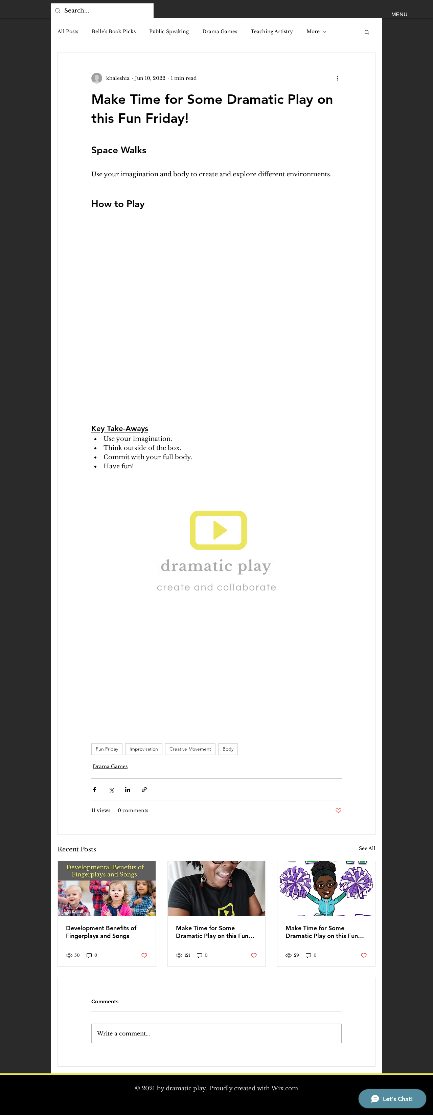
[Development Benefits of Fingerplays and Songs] (107, 888)
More (313, 31)
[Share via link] (144, 789)
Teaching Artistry (272, 31)
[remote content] (216, 313)
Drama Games (219, 31)
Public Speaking (169, 31)
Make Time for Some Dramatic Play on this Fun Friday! (212, 932)
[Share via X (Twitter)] (111, 789)
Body (228, 749)
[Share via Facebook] (94, 789)
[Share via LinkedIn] (127, 789)
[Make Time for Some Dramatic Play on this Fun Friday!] (217, 888)
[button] (399, 15)
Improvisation (144, 749)
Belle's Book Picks (114, 31)
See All (367, 848)
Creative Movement (190, 749)
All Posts (68, 31)
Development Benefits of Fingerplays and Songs (101, 932)
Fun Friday (107, 749)
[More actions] (338, 78)
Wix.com (284, 1088)
